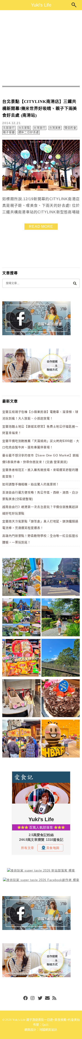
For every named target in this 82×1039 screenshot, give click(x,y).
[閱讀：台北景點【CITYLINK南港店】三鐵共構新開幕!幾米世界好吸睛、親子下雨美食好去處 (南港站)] (41, 189)
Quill (45, 1024)
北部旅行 (9, 128)
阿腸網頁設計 (48, 1029)
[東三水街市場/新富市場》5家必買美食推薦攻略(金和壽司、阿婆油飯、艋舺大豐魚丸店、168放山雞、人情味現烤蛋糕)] (60, 577)
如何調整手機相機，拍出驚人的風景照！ (30, 484)
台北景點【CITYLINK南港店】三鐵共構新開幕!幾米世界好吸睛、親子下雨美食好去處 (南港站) (39, 108)
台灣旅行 (40, 128)
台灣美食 (55, 128)
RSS (54, 998)
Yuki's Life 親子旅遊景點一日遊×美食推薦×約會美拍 (46, 1019)
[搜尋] (74, 283)
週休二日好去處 (28, 132)
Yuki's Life (41, 4)
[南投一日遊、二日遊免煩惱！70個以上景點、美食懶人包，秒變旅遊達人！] (21, 618)
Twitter (40, 998)
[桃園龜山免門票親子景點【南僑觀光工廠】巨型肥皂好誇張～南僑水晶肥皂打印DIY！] (21, 699)
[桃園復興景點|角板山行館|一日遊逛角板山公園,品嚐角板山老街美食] (60, 658)
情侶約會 (70, 128)
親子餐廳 (9, 132)
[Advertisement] (41, 48)
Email (47, 998)
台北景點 (24, 128)
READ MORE (41, 226)
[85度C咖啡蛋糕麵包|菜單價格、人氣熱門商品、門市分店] (60, 699)
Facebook (25, 998)
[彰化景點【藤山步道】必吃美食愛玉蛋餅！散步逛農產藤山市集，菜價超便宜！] (21, 577)
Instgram (33, 998)
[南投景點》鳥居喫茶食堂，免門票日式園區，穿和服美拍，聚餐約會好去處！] (60, 618)
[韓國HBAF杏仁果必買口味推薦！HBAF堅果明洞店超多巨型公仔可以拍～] (60, 739)
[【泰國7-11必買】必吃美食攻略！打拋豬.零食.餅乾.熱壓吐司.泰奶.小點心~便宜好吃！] (21, 658)
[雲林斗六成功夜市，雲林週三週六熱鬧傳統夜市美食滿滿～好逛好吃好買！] (21, 739)
